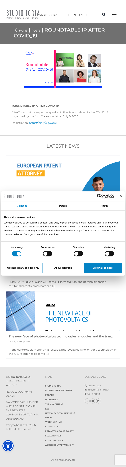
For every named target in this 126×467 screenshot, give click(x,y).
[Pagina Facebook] (87, 401)
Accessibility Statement (59, 445)
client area (48, 14)
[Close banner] (121, 196)
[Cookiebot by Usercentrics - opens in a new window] (99, 196)
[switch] (47, 253)
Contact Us (52, 426)
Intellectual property (58, 390)
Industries (51, 399)
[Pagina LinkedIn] (98, 401)
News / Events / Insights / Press (60, 415)
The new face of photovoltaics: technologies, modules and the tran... (61, 336)
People (49, 395)
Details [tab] (63, 205)
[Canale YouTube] (93, 401)
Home (23, 30)
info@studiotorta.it (98, 389)
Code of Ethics (54, 440)
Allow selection (63, 267)
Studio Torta (53, 386)
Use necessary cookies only (23, 267)
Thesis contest (54, 404)
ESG (47, 409)
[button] (8, 446)
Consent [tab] (22, 205)
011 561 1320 (94, 385)
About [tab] (104, 205)
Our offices (93, 393)
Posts (36, 30)
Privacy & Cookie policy (59, 431)
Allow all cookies (103, 267)
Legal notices (53, 435)
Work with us (53, 422)
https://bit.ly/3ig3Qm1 (43, 122)
